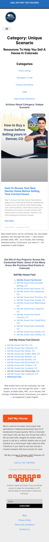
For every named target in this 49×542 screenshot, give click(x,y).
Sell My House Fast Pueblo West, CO (23, 354)
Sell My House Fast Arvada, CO (31, 300)
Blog (24, 515)
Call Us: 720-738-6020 (24, 462)
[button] (6, 29)
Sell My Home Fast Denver (24, 339)
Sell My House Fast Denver (29, 280)
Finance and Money (24, 85)
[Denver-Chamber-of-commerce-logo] (31, 480)
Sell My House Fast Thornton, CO (32, 297)
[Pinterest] (29, 476)
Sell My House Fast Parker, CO (21, 351)
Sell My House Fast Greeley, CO (31, 334)
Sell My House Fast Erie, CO (19, 345)
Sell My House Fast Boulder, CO (21, 359)
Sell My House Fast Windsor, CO (21, 356)
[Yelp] (39, 476)
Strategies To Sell (24, 77)
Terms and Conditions (24, 524)
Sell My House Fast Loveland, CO (22, 368)
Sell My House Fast (25, 274)
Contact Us (24, 529)
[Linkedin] (15, 476)
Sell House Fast (14, 377)
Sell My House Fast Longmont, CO (22, 374)
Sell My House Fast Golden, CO (31, 331)
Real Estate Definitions (24, 99)
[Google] (34, 476)
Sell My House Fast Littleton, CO (21, 365)
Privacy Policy (24, 520)
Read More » (10, 221)
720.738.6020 (32, 2)
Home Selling (24, 71)
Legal (24, 91)
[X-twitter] (24, 476)
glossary (13, 388)
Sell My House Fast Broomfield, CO (23, 362)
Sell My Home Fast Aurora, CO (30, 288)
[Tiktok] (27, 480)
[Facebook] (10, 476)
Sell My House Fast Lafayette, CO (22, 348)
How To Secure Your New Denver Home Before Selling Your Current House (22, 191)
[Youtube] (20, 476)
